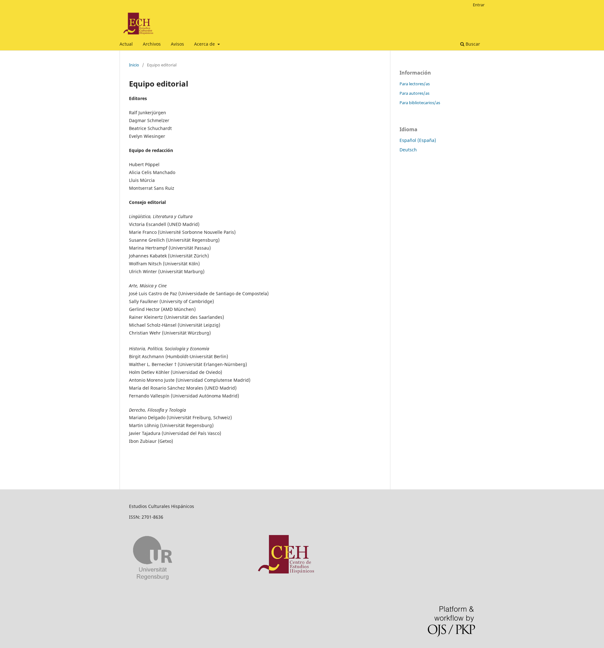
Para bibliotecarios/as (420, 102)
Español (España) (418, 140)
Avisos (177, 44)
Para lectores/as (415, 84)
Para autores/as (414, 93)
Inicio (134, 65)
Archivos (152, 44)
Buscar (472, 44)
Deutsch (408, 150)
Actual (126, 44)
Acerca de (205, 44)
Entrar (478, 5)
